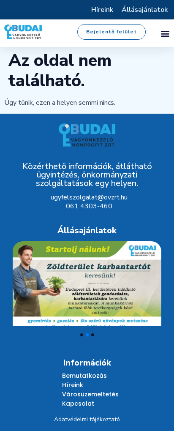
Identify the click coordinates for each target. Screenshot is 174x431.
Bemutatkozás (84, 375)
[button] (165, 33)
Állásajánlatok (145, 9)
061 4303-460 (89, 206)
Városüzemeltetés (90, 394)
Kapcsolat (78, 403)
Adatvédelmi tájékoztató (87, 419)
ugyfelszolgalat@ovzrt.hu (89, 197)
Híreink (102, 9)
